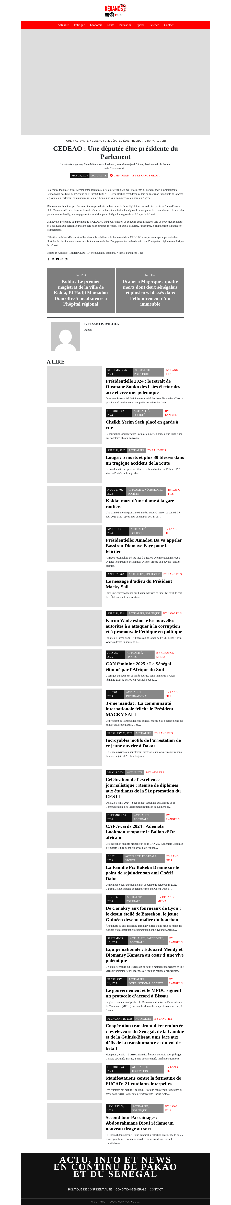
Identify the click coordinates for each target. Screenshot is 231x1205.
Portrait (133, 901)
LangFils (171, 415)
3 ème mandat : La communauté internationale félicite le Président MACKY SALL (139, 709)
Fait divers (155, 938)
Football (141, 819)
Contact (169, 25)
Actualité (63, 25)
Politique (79, 25)
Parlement (131, 252)
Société (139, 415)
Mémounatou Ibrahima (103, 252)
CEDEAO (84, 252)
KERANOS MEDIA (148, 175)
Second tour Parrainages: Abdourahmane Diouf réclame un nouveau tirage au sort (140, 1123)
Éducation (125, 25)
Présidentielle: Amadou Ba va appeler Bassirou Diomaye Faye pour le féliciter (144, 545)
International (137, 696)
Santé (110, 25)
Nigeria (121, 252)
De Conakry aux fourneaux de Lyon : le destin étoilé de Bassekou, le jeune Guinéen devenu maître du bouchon (143, 914)
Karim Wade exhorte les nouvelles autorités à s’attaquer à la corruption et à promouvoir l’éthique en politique (144, 626)
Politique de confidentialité (90, 1189)
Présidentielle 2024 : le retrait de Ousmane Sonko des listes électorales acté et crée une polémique (143, 386)
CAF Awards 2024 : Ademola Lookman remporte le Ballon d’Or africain (140, 832)
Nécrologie (153, 489)
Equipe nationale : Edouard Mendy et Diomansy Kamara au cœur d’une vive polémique (144, 955)
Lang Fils (159, 450)
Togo (141, 252)
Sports (140, 25)
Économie (96, 25)
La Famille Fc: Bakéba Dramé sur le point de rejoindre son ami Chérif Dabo (142, 873)
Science (154, 25)
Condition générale (131, 1189)
